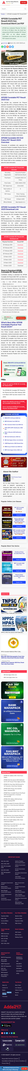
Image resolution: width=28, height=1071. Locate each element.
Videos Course (18, 990)
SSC (17, 961)
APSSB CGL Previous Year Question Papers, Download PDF (14, 833)
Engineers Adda (19, 920)
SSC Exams (18, 932)
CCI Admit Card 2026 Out (17, 365)
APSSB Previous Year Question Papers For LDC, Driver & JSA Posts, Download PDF (14, 816)
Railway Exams (19, 937)
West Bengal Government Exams (6, 891)
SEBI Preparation (5, 963)
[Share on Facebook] (10, 47)
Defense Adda (18, 918)
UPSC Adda (4, 923)
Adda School (18, 923)
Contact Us (5, 987)
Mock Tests (18, 985)
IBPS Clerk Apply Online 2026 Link (13, 450)
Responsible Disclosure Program (10, 1058)
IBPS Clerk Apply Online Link (10, 677)
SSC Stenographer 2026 (6, 873)
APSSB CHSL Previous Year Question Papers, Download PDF (13, 789)
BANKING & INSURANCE (19, 958)
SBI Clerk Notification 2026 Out (12, 436)
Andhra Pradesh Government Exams (20, 862)
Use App (24, 2)
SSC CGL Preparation (4, 969)
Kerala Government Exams (20, 869)
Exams (3, 14)
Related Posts (5, 594)
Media (3, 990)
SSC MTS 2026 (5, 870)
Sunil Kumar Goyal (16, 477)
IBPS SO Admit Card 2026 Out (12, 421)
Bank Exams (18, 934)
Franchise (4, 996)
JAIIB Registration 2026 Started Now (14, 443)
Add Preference (21, 318)
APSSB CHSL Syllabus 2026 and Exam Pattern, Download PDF (13, 799)
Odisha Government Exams (20, 865)
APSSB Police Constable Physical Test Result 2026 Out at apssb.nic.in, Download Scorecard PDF (14, 794)
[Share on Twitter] (13, 47)
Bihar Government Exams (19, 883)
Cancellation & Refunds (8, 1061)
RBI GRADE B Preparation (4, 975)
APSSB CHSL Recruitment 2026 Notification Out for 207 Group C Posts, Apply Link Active (14, 780)
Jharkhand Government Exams (6, 899)
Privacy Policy (5, 1063)
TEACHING (19, 966)
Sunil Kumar (5, 43)
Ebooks (17, 992)
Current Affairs (4, 920)
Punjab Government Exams (20, 887)
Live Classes (18, 987)
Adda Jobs (3, 918)
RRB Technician (5, 933)
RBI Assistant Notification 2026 (19, 903)
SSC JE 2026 (4, 938)
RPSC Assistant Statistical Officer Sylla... (11, 651)
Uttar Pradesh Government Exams (20, 895)
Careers (6, 993)
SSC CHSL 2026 (5, 863)
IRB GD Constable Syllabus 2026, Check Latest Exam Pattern (13, 820)
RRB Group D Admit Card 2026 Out (13, 446)
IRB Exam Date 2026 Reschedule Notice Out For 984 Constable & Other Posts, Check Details (14, 811)
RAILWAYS (19, 963)
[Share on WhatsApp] (2, 47)
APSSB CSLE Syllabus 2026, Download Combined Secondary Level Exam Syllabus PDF (14, 845)
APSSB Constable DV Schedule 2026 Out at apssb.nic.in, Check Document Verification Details (14, 805)
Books (16, 995)
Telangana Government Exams (7, 883)
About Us (4, 985)
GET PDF (24, 1068)
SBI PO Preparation (6, 957)
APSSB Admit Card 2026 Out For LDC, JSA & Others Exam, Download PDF (14, 825)
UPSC (17, 973)
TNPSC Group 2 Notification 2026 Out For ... (12, 613)
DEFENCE (18, 968)
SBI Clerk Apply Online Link (10, 674)
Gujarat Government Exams (6, 895)
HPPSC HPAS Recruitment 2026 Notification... (12, 632)
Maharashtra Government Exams (6, 887)
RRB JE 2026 (4, 936)
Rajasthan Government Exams (21, 899)
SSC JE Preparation (6, 966)
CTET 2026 (4, 941)
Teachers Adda (5, 916)
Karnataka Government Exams (21, 873)
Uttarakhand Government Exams (20, 891)
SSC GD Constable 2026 (6, 867)
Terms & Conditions (20, 1061)
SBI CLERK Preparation (4, 960)
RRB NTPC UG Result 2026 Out (16, 362)
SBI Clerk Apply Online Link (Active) (14, 440)
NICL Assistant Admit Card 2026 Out (14, 424)
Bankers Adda (18, 916)
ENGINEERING (20, 971)
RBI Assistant (4, 972)
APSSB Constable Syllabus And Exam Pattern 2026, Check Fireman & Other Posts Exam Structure (14, 839)
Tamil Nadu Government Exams (20, 877)
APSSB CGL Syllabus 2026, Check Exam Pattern (13, 776)
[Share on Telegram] (5, 47)
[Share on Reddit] (7, 47)
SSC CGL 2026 (5, 861)
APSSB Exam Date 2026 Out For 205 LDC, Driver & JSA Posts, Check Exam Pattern (14, 829)
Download (20, 244)
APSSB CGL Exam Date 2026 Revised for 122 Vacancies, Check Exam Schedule (14, 785)
